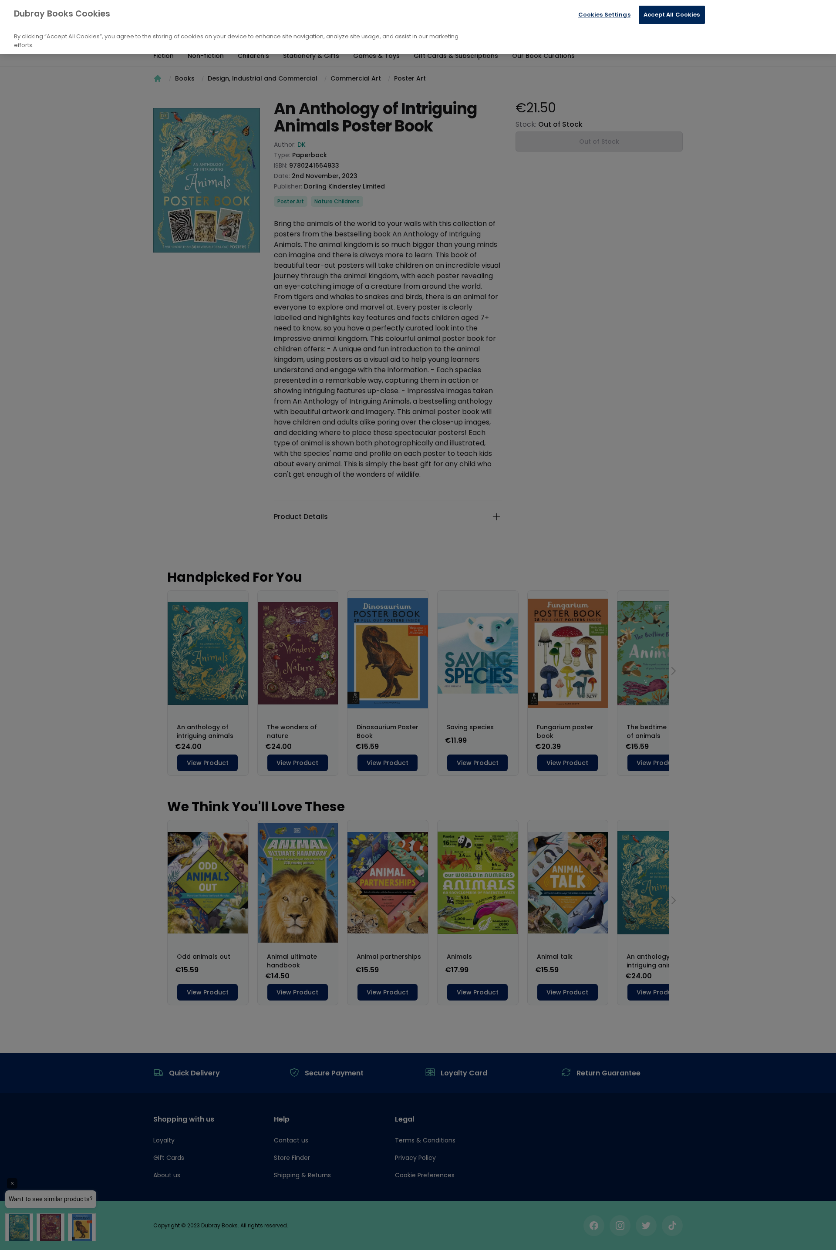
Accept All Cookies (672, 14)
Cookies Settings (604, 14)
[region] (418, 27)
